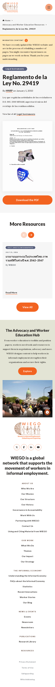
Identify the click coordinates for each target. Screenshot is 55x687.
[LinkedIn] (31, 447)
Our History (27, 504)
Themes (28, 551)
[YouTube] (38, 447)
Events (27, 616)
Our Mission (27, 494)
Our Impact (27, 556)
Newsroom (27, 622)
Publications (28, 636)
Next (31, 235)
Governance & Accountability (27, 510)
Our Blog (27, 602)
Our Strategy (27, 561)
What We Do (27, 545)
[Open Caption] (47, 412)
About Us (27, 483)
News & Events (27, 612)
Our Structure (27, 499)
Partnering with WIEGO (27, 520)
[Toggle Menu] (48, 7)
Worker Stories (27, 597)
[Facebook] (24, 447)
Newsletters (27, 627)
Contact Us (27, 526)
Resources (27, 651)
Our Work (27, 540)
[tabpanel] (27, 398)
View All (27, 307)
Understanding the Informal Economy (27, 575)
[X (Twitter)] (17, 447)
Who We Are (27, 488)
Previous (24, 235)
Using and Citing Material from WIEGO (27, 531)
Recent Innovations (27, 592)
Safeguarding (27, 673)
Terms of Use (28, 668)
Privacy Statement (27, 662)
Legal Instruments (26, 114)
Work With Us (27, 515)
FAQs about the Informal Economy (27, 581)
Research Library (27, 641)
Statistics (27, 586)
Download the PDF (21, 200)
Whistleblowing (27, 679)
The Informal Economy (28, 571)
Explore (27, 371)
